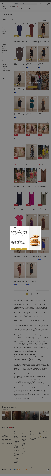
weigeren (12, 242)
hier (21, 239)
